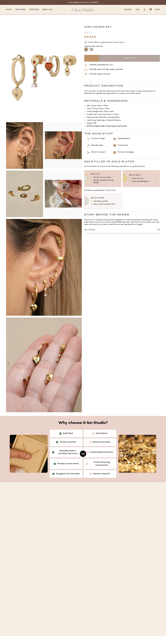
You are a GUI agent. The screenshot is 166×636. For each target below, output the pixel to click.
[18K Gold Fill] (86, 49)
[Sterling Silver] (91, 49)
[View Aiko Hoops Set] (63, 145)
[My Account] (144, 9)
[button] (8, 9)
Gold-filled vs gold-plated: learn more (106, 42)
